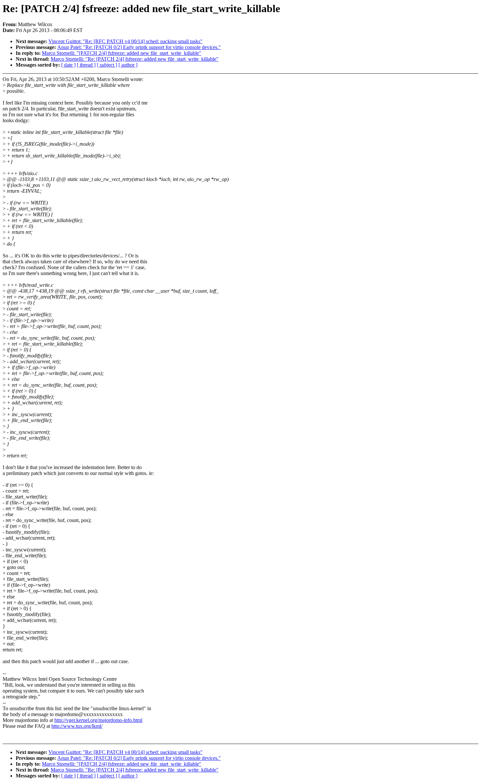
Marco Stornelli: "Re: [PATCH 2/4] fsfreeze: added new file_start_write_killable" (135, 59)
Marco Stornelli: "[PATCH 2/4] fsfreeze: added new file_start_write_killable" (121, 53)
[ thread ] (86, 65)
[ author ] (127, 65)
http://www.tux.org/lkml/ (76, 726)
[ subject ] (107, 65)
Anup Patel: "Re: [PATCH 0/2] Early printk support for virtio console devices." (139, 47)
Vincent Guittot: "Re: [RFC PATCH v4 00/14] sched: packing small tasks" (125, 41)
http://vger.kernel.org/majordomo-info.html (98, 720)
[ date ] (68, 65)
